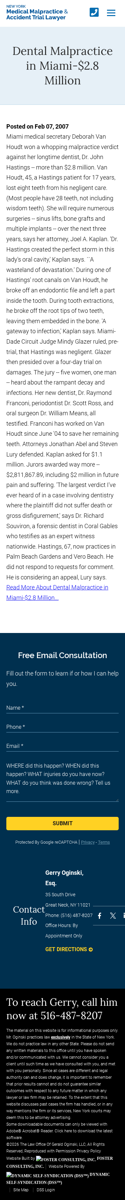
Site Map (21, 1190)
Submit (63, 823)
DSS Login (46, 1190)
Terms (104, 842)
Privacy (88, 842)
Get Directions (66, 949)
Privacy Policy (89, 1151)
